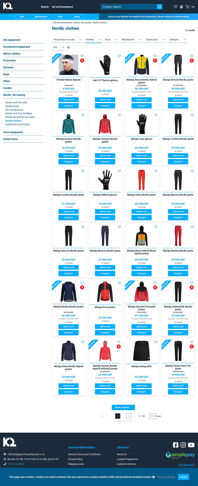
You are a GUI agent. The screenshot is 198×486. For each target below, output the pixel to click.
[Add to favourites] (82, 56)
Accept (183, 477)
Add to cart (68, 99)
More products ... (123, 407)
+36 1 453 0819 (16, 464)
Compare (68, 105)
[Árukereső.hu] (187, 466)
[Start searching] (159, 6)
